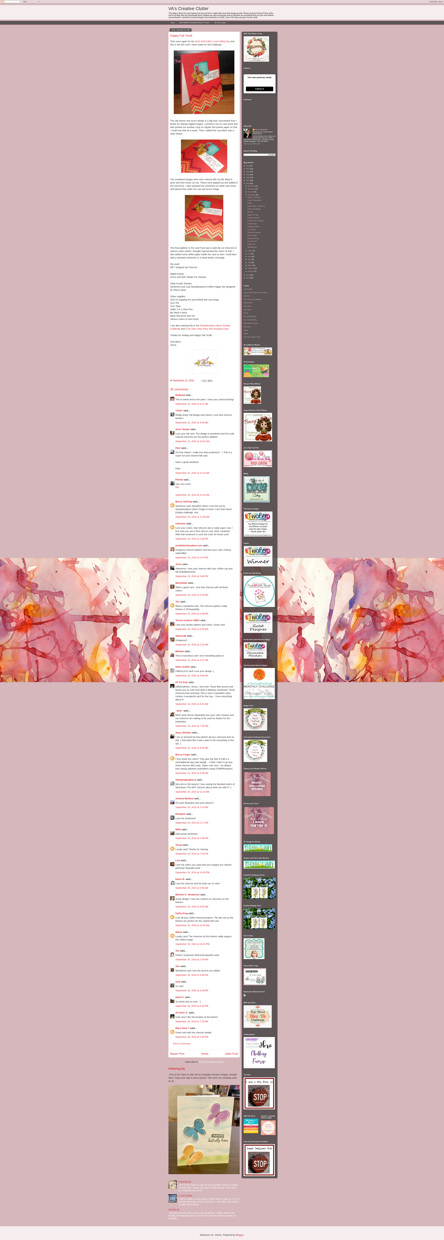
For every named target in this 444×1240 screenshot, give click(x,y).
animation (247, 296)
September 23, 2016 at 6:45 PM (191, 629)
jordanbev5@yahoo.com (188, 545)
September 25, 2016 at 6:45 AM (191, 888)
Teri (177, 601)
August (250, 251)
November (251, 189)
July (249, 254)
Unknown (180, 523)
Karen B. (180, 879)
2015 (248, 275)
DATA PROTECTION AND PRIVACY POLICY (194, 23)
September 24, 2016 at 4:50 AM (191, 675)
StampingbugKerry (185, 779)
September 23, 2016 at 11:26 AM (192, 495)
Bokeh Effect (248, 303)
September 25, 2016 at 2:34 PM (191, 959)
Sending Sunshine (253, 226)
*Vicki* (179, 410)
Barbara (179, 651)
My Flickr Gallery (220, 23)
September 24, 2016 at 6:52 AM (191, 704)
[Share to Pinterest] (211, 381)
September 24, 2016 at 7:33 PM (191, 853)
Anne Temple (182, 429)
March (250, 265)
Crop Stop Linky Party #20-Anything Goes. (207, 329)
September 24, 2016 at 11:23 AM (192, 792)
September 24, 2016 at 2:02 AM (191, 644)
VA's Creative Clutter (188, 8)
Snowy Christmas (253, 238)
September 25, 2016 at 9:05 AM (191, 906)
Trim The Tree (252, 241)
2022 (248, 166)
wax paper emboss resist (252, 337)
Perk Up (250, 212)
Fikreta (179, 479)
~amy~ (179, 710)
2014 (248, 278)
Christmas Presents (254, 232)
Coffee (249, 203)
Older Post (231, 1053)
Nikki (178, 829)
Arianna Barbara (184, 798)
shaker (246, 330)
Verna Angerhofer (261, 129)
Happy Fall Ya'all (252, 215)
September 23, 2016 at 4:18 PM (191, 595)
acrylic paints (248, 289)
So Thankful (251, 229)
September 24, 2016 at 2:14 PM (191, 807)
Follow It (259, 89)
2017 (248, 180)
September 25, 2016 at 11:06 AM (192, 925)
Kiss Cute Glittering (250, 320)
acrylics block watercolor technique (255, 292)
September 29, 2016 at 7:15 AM (191, 1021)
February (251, 268)
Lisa (177, 860)
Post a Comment (181, 1043)
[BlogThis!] (205, 381)
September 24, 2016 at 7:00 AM (191, 726)
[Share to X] (207, 381)
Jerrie (178, 564)
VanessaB (180, 636)
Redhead (180, 395)
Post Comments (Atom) (211, 1062)
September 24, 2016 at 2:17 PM (191, 822)
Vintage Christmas (253, 218)
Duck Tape (247, 310)
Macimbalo (181, 583)
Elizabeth (180, 814)
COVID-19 (173, 1209)
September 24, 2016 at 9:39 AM (191, 773)
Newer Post (177, 1053)
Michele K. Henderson (187, 894)
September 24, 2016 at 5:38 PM (191, 838)
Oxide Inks (247, 327)
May (249, 259)
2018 (248, 177)
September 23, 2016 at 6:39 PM (191, 613)
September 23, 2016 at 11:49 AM (192, 517)
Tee (177, 950)
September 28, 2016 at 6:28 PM (191, 990)
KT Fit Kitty (181, 682)
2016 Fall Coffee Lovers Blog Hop (212, 41)
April (249, 262)
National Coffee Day (254, 197)
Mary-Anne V (182, 1028)
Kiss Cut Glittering (250, 316)
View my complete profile (252, 144)
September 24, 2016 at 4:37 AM (191, 660)
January (251, 271)
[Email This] (202, 381)
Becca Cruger (182, 754)
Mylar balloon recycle (251, 323)
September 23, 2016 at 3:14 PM (191, 557)
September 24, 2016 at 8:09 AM (191, 748)
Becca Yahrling (183, 501)
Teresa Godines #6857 (187, 620)
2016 (248, 183)
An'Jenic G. (181, 1012)
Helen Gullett (182, 667)
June (250, 256)
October (251, 192)
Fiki (177, 487)
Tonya (178, 845)
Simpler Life (251, 244)
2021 (248, 169)
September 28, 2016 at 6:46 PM (191, 1006)
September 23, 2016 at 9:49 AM (191, 422)
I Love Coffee (185, 1195)
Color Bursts (248, 306)
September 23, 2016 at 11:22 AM (192, 473)
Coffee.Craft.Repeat (254, 209)
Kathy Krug (181, 913)
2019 (248, 174)
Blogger (240, 1235)
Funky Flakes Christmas (255, 221)
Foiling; (246, 313)
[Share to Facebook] (209, 381)
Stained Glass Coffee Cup (256, 206)
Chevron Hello (252, 235)
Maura (178, 932)
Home (173, 23)
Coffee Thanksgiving (254, 200)
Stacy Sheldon (183, 732)
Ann (177, 966)
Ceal (177, 981)
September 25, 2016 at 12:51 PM (192, 944)
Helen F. (179, 997)
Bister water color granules (252, 299)
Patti (177, 448)
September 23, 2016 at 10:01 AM (192, 441)
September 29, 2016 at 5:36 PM (191, 1037)
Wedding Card (252, 247)
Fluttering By (176, 1068)
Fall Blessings (252, 224)
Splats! (246, 333)
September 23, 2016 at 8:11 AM (191, 404)
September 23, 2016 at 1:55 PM (191, 539)
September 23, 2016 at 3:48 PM (191, 576)
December (251, 186)
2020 (248, 172)
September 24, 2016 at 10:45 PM (192, 872)
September (252, 195)
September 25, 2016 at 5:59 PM (191, 975)
